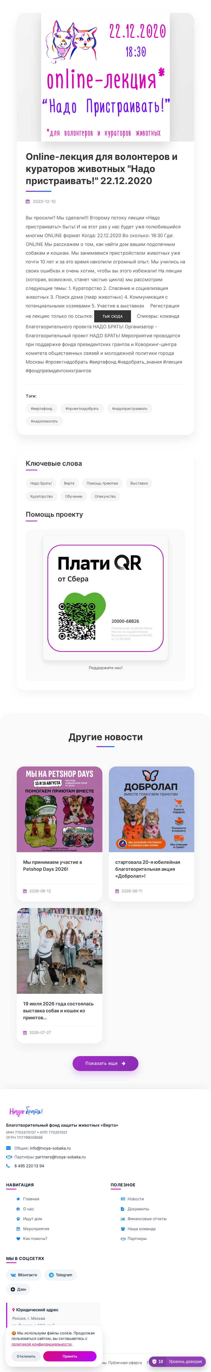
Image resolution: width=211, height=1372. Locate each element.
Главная (31, 1198)
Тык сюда (112, 316)
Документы (138, 1208)
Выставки (139, 483)
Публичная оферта (125, 1362)
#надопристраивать (129, 408)
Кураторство (41, 496)
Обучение (73, 496)
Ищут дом (32, 1218)
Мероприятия (36, 1228)
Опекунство (105, 496)
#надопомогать (44, 421)
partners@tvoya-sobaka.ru (61, 1156)
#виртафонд (41, 408)
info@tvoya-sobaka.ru (50, 1148)
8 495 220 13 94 (29, 1165)
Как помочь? (35, 1238)
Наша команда (142, 1228)
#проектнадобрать (82, 408)
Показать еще (102, 1063)
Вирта (69, 483)
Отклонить (26, 1356)
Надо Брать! (41, 483)
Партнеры (137, 1238)
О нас (28, 1208)
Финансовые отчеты (147, 1218)
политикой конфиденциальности (42, 1344)
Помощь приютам (102, 483)
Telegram (64, 1275)
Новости (136, 1198)
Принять (70, 1356)
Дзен (21, 1289)
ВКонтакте (27, 1275)
